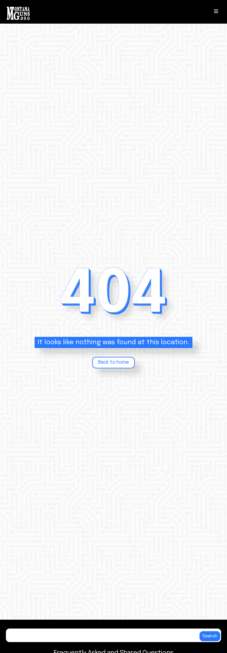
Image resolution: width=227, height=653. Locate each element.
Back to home (113, 362)
